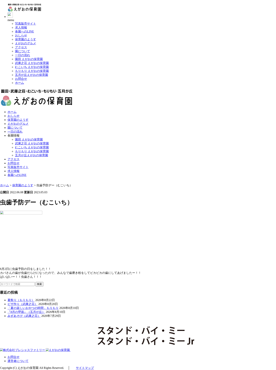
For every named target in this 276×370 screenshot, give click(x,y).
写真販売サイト (25, 23)
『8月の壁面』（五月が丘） (26, 311)
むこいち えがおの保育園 (32, 67)
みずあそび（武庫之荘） (24, 315)
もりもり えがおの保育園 (32, 70)
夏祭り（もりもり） (21, 300)
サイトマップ (85, 367)
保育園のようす (25, 39)
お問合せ (21, 78)
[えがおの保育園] (25, 10)
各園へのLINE (24, 31)
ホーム (19, 82)
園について (22, 51)
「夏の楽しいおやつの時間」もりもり (33, 308)
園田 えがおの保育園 (29, 59)
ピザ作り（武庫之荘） (23, 304)
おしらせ (21, 35)
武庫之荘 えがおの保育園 (32, 63)
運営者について (18, 360)
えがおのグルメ (25, 43)
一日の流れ (22, 55)
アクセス (21, 47)
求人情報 (21, 27)
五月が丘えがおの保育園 (31, 74)
